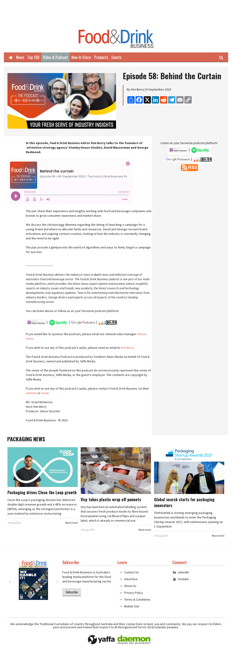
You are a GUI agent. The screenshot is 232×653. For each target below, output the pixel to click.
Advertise (131, 579)
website (31, 393)
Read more (71, 522)
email (44, 393)
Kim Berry (127, 348)
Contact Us (131, 572)
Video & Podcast (55, 57)
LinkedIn (183, 572)
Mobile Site (131, 606)
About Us (130, 586)
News (20, 57)
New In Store (81, 57)
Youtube (183, 579)
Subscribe (72, 591)
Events (116, 57)
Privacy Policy (133, 593)
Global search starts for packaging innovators (184, 502)
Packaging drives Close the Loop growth (42, 492)
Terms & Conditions (137, 599)
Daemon (133, 639)
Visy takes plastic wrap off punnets (111, 499)
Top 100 (33, 57)
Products (101, 57)
